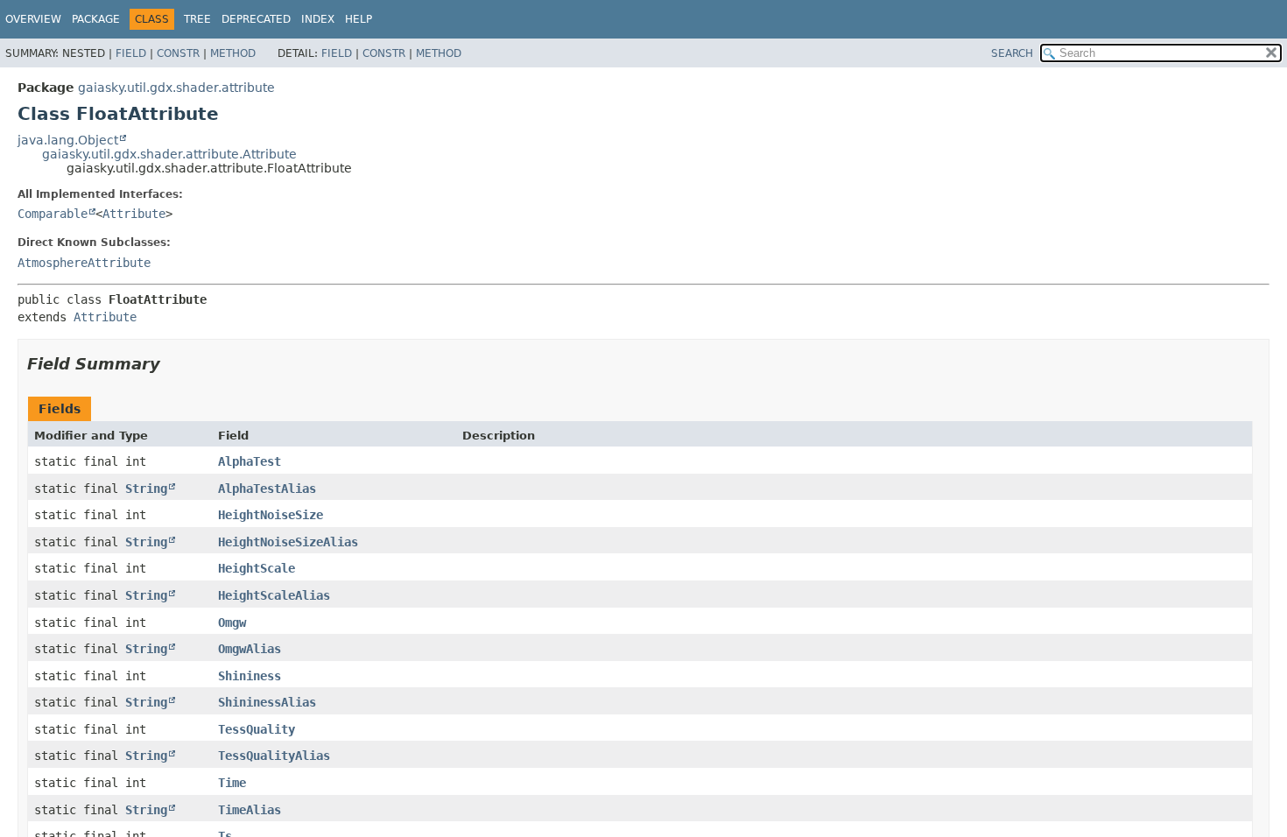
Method (233, 53)
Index (317, 19)
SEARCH (1012, 53)
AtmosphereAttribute (84, 263)
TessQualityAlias (274, 756)
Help (358, 19)
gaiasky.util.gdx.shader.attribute (176, 88)
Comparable (53, 214)
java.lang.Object (68, 140)
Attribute (133, 214)
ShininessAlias (267, 702)
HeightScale (256, 568)
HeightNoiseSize (270, 515)
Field (131, 53)
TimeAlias (249, 810)
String (146, 489)
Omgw (232, 622)
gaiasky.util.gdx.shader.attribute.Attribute (169, 154)
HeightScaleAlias (274, 595)
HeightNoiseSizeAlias (288, 542)
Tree (197, 19)
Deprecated (256, 19)
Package (96, 19)
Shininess (249, 676)
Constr (178, 53)
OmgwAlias (249, 649)
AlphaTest (249, 461)
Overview (33, 19)
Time (232, 783)
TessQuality (256, 729)
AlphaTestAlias (267, 489)
